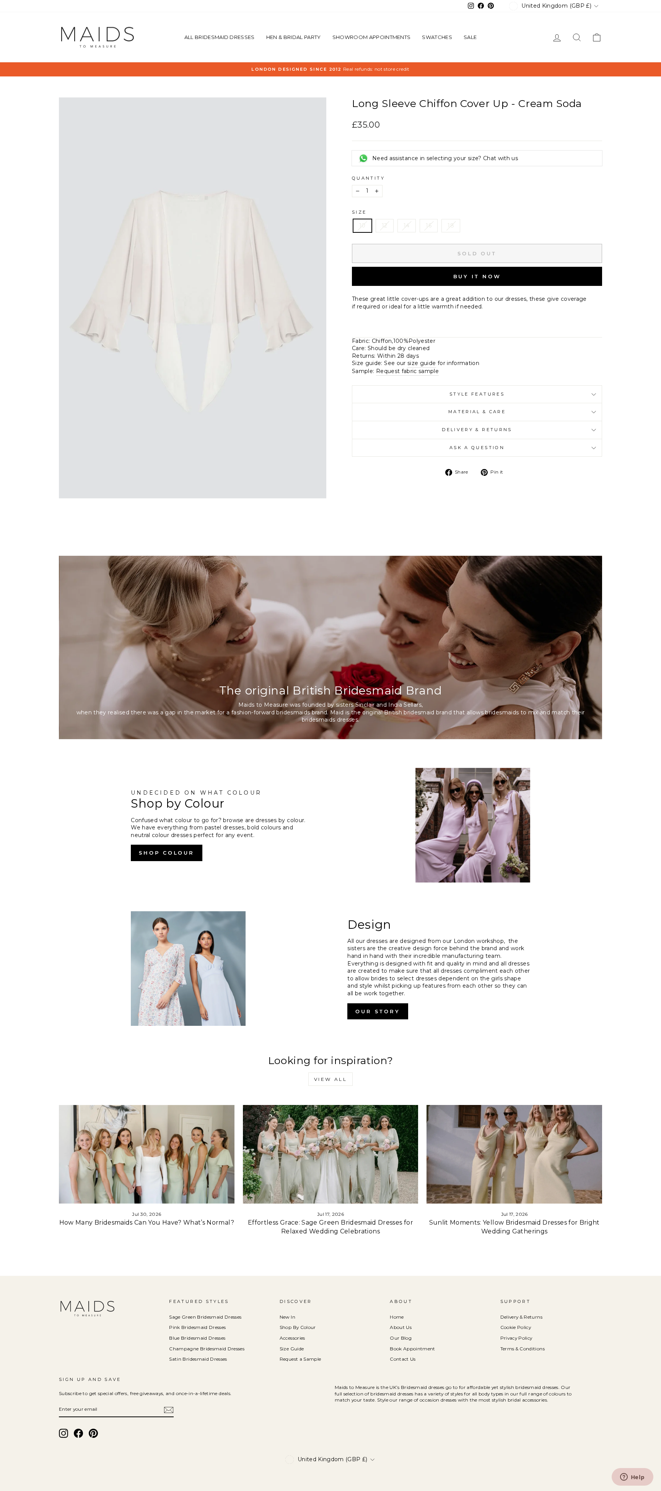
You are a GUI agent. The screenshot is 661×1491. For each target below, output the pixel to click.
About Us (401, 1327)
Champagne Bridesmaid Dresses (206, 1348)
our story (377, 1011)
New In (287, 1317)
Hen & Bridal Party (293, 37)
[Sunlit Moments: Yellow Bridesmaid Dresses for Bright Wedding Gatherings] (514, 1154)
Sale (470, 37)
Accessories (292, 1338)
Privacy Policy (516, 1338)
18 (451, 225)
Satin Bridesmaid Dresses (198, 1359)
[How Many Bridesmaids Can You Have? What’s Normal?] (146, 1154)
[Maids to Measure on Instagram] (63, 1433)
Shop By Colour (298, 1327)
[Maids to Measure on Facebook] (78, 1433)
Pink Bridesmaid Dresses (197, 1327)
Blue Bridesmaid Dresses (197, 1338)
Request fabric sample (407, 371)
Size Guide (292, 1348)
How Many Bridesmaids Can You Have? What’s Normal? (146, 1222)
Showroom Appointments (371, 37)
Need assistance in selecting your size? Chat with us (445, 158)
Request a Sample (300, 1359)
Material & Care (477, 411)
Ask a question (477, 447)
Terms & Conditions (522, 1348)
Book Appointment (412, 1348)
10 (362, 225)
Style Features (477, 394)
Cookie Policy (515, 1327)
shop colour (166, 853)
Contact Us (403, 1359)
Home (397, 1317)
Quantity (368, 178)
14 (407, 225)
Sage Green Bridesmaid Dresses (205, 1317)
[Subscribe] (169, 1410)
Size (359, 212)
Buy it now (477, 276)
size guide (421, 363)
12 (384, 225)
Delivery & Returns (477, 429)
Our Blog (401, 1338)
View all (330, 1079)
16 (428, 225)
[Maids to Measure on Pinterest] (93, 1433)
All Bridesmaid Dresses (219, 37)
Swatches (437, 37)
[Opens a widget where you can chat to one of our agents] (632, 1477)
